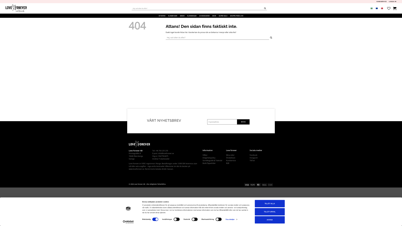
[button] (392, 1)
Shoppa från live (236, 16)
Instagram (254, 158)
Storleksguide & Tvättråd (212, 160)
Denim (182, 16)
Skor (214, 16)
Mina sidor (230, 155)
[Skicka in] (265, 8)
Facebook (253, 155)
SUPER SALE (223, 16)
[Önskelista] (388, 8)
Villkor (205, 155)
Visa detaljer (230, 219)
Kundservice (382, 1)
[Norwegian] (382, 8)
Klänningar (192, 16)
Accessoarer (204, 16)
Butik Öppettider (209, 163)
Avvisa (270, 220)
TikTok (252, 160)
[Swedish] (371, 8)
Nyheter (162, 16)
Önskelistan (230, 158)
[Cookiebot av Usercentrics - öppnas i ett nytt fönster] (128, 221)
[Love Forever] (16, 8)
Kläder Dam (172, 16)
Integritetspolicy (209, 158)
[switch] (177, 219)
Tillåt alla (270, 203)
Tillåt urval (270, 212)
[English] (376, 8)
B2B (227, 163)
